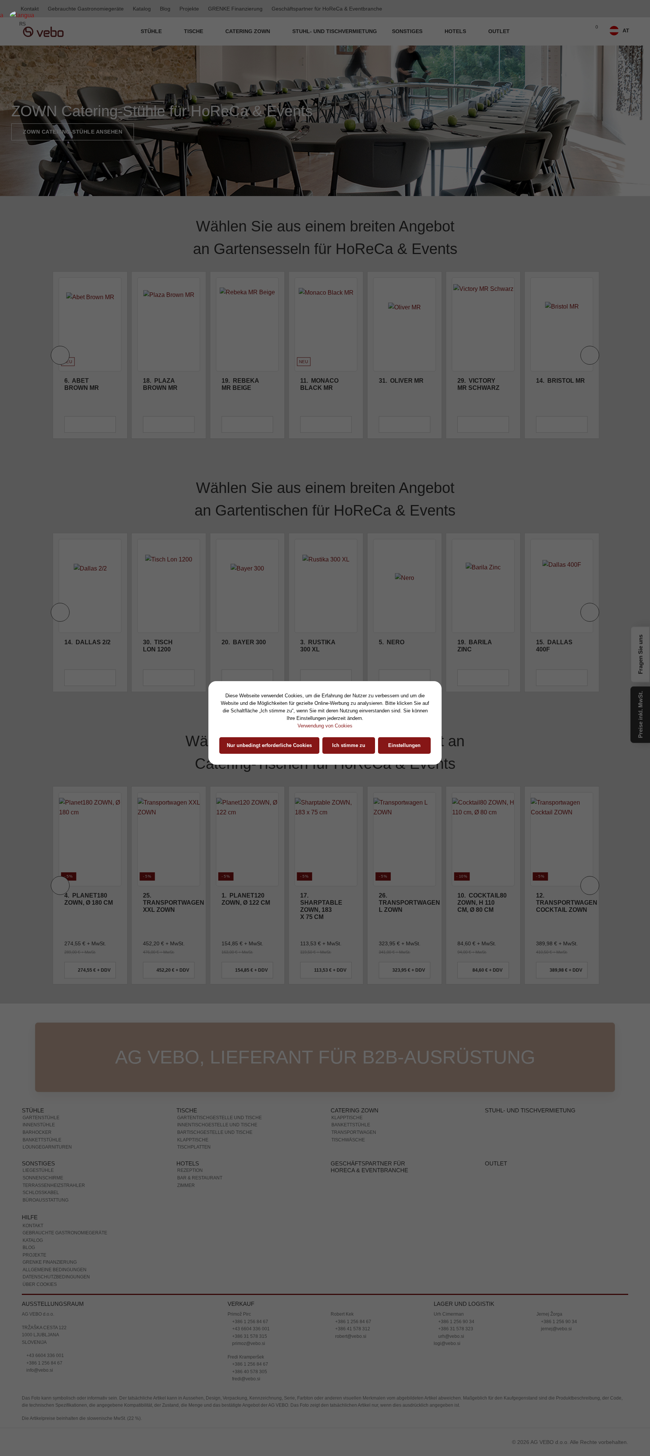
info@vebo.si (39, 1295)
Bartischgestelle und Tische (214, 1057)
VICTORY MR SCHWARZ (400, 309)
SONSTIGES (408, 31)
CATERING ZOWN (248, 31)
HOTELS (456, 31)
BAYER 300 (165, 567)
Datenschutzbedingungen (56, 1201)
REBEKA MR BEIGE (162, 309)
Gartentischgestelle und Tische (219, 1042)
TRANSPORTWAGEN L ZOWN (330, 827)
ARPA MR (553, 305)
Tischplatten (194, 1071)
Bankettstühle (42, 1064)
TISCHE (194, 31)
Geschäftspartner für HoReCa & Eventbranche (327, 9)
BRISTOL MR (481, 305)
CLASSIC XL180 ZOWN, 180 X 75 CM (556, 827)
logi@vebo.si (447, 1268)
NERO (313, 567)
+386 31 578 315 (249, 1261)
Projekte (189, 9)
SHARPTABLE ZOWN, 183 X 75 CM (243, 831)
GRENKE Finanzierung (235, 9)
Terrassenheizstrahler (54, 1110)
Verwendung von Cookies (325, 726)
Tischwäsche (348, 1064)
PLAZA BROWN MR (81, 309)
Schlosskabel (41, 1117)
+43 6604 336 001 (44, 1280)
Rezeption (190, 1095)
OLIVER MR (322, 305)
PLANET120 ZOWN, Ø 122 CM (167, 824)
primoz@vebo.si (248, 1268)
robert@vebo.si (350, 1261)
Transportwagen (353, 1057)
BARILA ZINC (396, 570)
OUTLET (499, 31)
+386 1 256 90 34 (455, 1246)
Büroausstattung (45, 1124)
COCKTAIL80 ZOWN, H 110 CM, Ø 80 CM (403, 827)
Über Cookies (40, 1209)
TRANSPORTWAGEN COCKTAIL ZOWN (488, 827)
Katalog (142, 9)
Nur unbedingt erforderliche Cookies (269, 745)
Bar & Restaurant (199, 1102)
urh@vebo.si (450, 1261)
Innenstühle (39, 1049)
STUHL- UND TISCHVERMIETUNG (334, 31)
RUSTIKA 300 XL (239, 570)
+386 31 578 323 (455, 1253)
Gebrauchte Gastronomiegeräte (86, 9)
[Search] (577, 32)
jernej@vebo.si (556, 1253)
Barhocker (37, 1057)
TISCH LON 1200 (79, 570)
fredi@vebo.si (245, 1303)
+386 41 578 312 (352, 1253)
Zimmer (186, 1110)
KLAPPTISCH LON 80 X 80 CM (559, 574)
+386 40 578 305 (249, 1296)
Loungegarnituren (47, 1071)
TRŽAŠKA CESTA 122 (44, 1252)
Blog (165, 9)
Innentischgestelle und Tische (217, 1049)
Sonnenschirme (43, 1102)
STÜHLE (152, 31)
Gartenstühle (41, 1042)
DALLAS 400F (475, 570)
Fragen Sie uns (640, 655)
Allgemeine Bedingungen (55, 1194)
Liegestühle (38, 1095)
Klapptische (192, 1064)
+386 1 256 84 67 (43, 1287)
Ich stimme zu (348, 745)
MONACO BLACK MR (241, 309)
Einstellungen (404, 745)
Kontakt (33, 1150)
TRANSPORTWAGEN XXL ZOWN (95, 827)
